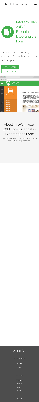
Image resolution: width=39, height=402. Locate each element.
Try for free (10, 67)
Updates (19, 391)
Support (19, 387)
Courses (19, 367)
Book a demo (10, 71)
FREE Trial (19, 380)
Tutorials (19, 384)
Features (19, 364)
